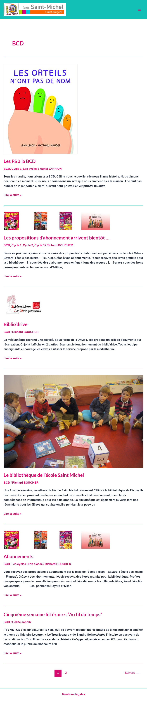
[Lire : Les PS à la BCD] (40, 108)
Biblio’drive (15, 324)
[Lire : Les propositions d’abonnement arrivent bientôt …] (57, 220)
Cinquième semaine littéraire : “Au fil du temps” (53, 614)
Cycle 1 (16, 168)
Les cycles (30, 168)
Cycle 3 (39, 245)
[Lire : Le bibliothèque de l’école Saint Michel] (73, 421)
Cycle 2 (28, 245)
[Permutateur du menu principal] (139, 10)
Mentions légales (73, 694)
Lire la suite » (13, 195)
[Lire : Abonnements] (57, 539)
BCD (7, 168)
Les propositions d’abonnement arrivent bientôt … (56, 238)
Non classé (35, 564)
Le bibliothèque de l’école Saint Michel (44, 475)
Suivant (132, 672)
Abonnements (18, 556)
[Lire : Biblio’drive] (24, 304)
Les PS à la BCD (19, 161)
